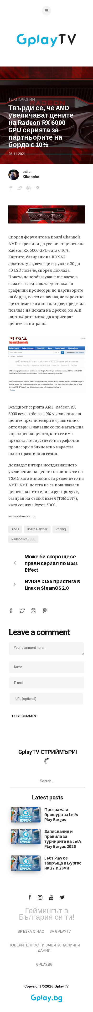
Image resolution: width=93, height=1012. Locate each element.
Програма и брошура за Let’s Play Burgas (61, 814)
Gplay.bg (44, 964)
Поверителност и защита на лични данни (44, 948)
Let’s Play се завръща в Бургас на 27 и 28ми (62, 863)
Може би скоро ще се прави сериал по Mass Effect (51, 563)
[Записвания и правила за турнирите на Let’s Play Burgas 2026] (25, 836)
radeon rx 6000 (23, 539)
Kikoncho (31, 177)
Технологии (21, 99)
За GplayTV (60, 931)
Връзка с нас (31, 931)
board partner (37, 529)
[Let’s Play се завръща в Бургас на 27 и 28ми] (25, 863)
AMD (15, 529)
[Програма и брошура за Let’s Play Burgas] (25, 814)
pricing (61, 529)
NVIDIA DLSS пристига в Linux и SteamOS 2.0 (52, 584)
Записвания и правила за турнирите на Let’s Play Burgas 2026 (63, 839)
